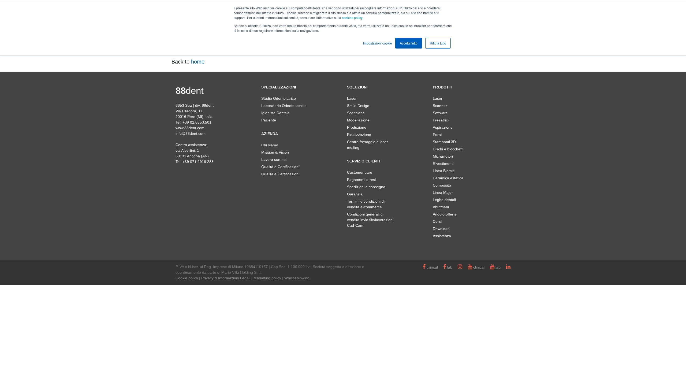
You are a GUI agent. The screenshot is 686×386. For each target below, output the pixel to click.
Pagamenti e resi (361, 179)
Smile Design (358, 105)
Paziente (268, 120)
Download (441, 229)
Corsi (437, 221)
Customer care (359, 172)
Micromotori (443, 156)
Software (440, 113)
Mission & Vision (275, 152)
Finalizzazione (359, 134)
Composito (442, 185)
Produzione (356, 127)
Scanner (440, 105)
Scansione (356, 113)
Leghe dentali (444, 200)
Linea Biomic (443, 171)
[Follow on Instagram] (460, 267)
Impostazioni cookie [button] (377, 43)
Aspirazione (443, 127)
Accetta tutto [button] (408, 43)
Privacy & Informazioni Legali (225, 278)
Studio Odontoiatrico (278, 98)
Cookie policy (187, 278)
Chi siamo (269, 145)
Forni (437, 134)
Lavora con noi (273, 159)
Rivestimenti (443, 163)
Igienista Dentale (275, 113)
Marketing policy (267, 278)
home (197, 62)
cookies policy (352, 17)
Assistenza (442, 236)
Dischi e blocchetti (448, 149)
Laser (352, 98)
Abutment (441, 207)
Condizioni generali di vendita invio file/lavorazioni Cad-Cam (370, 220)
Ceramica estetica (448, 178)
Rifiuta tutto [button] (438, 43)
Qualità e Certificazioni (280, 167)
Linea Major (443, 192)
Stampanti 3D (444, 142)
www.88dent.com (190, 128)
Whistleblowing (297, 278)
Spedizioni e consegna (366, 187)
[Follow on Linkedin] (508, 267)
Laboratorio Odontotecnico (284, 105)
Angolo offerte (445, 214)
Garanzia (355, 194)
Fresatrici (441, 120)
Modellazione (358, 120)
